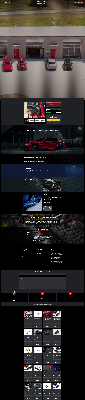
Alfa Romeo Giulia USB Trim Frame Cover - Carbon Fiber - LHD (47, 336)
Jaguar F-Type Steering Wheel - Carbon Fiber (28, 318)
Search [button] (79, 2)
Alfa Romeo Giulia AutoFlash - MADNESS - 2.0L (56, 336)
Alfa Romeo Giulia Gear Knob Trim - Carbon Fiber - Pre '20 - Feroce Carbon (38, 373)
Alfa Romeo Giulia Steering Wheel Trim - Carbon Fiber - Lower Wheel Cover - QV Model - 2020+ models (56, 355)
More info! (59, 107)
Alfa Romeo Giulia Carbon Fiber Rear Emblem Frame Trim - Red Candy (47, 373)
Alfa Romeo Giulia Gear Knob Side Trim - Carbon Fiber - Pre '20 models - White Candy (38, 319)
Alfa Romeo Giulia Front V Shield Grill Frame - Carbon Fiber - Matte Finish (37, 337)
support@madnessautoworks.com (41, 241)
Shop (2, 2)
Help (75, 2)
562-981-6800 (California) (37, 240)
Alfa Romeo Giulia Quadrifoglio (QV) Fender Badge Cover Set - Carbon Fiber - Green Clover (47, 319)
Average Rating (48, 109)
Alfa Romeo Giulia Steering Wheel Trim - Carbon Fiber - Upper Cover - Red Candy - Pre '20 (47, 391)
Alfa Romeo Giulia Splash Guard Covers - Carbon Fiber (56, 372)
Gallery (9, 2)
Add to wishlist (58, 112)
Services (6, 2)
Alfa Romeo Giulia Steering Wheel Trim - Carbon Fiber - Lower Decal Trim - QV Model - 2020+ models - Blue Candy (56, 391)
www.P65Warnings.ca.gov (49, 304)
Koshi (60, 110)
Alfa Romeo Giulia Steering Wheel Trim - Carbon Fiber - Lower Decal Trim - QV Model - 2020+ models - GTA (28, 373)
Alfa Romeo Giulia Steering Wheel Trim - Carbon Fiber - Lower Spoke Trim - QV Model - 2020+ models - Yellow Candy (28, 355)
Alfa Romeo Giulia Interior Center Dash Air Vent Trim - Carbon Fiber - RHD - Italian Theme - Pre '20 (28, 337)
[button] (44, 110)
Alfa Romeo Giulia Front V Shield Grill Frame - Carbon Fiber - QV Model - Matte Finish (37, 391)
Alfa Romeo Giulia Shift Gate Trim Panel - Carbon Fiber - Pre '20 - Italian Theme (28, 391)
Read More (42, 298)
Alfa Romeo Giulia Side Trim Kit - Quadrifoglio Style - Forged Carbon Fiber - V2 (37, 355)
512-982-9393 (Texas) (36, 239)
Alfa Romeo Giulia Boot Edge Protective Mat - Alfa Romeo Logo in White (47, 355)
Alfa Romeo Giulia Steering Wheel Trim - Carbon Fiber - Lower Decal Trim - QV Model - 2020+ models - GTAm (56, 319)
